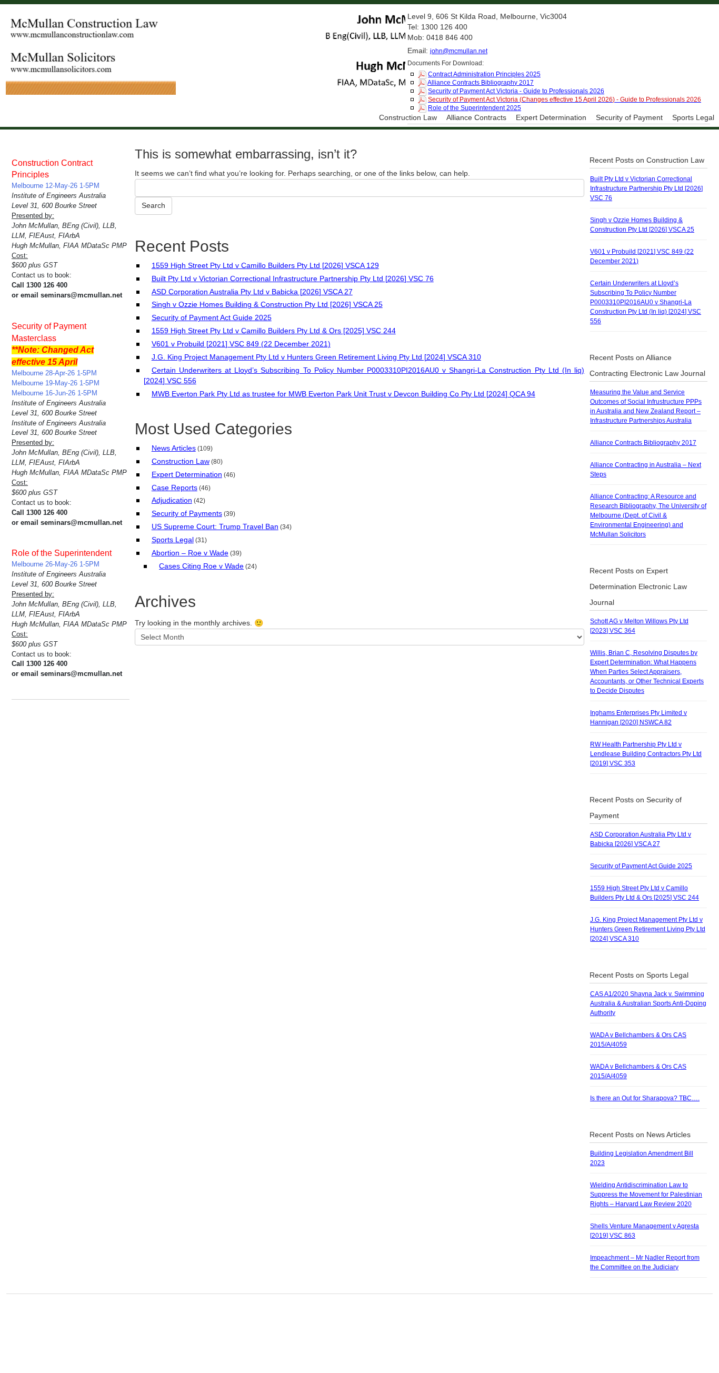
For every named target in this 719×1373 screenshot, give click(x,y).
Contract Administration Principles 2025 (484, 74)
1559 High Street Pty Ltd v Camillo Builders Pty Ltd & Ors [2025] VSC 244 (274, 330)
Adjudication (172, 500)
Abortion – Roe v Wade (190, 553)
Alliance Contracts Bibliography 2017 (480, 82)
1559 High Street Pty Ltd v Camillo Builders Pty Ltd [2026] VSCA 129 (265, 265)
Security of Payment (629, 117)
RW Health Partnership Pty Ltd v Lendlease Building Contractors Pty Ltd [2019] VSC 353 (646, 754)
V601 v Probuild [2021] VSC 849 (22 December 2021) (241, 344)
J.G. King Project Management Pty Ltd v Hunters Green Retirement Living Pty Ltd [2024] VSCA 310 (316, 357)
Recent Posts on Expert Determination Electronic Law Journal (638, 586)
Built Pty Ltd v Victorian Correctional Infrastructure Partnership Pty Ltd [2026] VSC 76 (293, 278)
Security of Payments (187, 513)
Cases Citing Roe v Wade (201, 566)
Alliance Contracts (476, 117)
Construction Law (408, 117)
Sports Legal (693, 117)
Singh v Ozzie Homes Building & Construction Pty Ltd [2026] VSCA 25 (267, 304)
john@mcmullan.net (458, 51)
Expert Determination (551, 117)
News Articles (174, 448)
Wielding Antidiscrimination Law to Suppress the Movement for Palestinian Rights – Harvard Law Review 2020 (646, 1194)
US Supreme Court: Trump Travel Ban (215, 526)
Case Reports (174, 487)
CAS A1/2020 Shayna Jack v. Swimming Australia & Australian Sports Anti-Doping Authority (648, 1003)
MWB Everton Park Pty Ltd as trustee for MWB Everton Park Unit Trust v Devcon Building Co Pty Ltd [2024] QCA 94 (343, 394)
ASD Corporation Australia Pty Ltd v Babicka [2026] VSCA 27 (252, 291)
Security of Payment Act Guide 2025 (212, 317)
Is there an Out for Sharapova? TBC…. (645, 1098)
